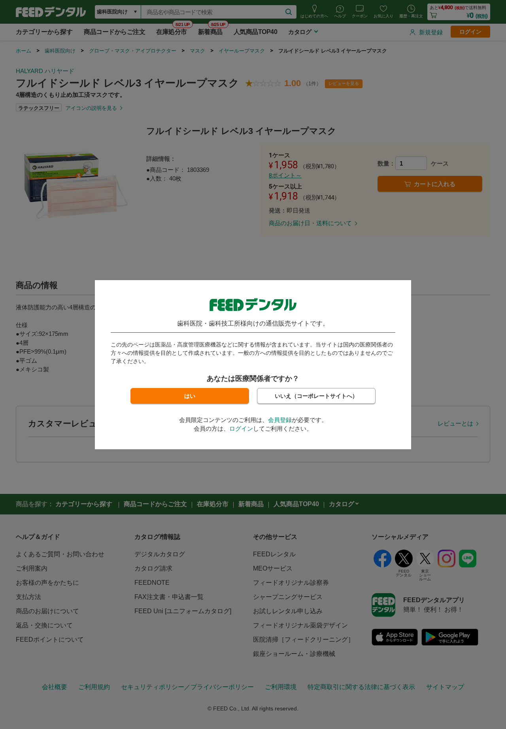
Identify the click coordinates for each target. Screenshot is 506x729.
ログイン (241, 428)
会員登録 (280, 419)
